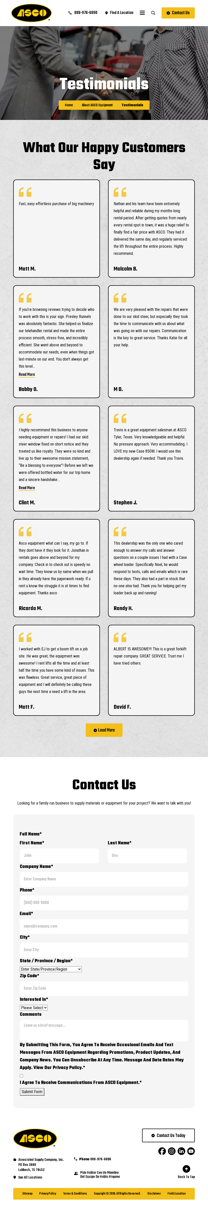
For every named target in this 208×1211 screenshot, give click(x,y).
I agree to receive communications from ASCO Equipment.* (81, 1083)
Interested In (34, 999)
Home (69, 105)
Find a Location (177, 1193)
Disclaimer (154, 1193)
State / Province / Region (46, 961)
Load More (106, 730)
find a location (121, 13)
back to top (186, 1177)
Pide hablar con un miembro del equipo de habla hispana (100, 1175)
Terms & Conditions (75, 1193)
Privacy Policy (47, 1193)
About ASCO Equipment (97, 105)
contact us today (171, 1135)
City (25, 937)
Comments (31, 1014)
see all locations (30, 1177)
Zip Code (29, 976)
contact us (181, 13)
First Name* (32, 843)
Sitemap (27, 1193)
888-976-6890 (85, 13)
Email (26, 914)
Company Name (36, 866)
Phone (27, 890)
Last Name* (119, 843)
